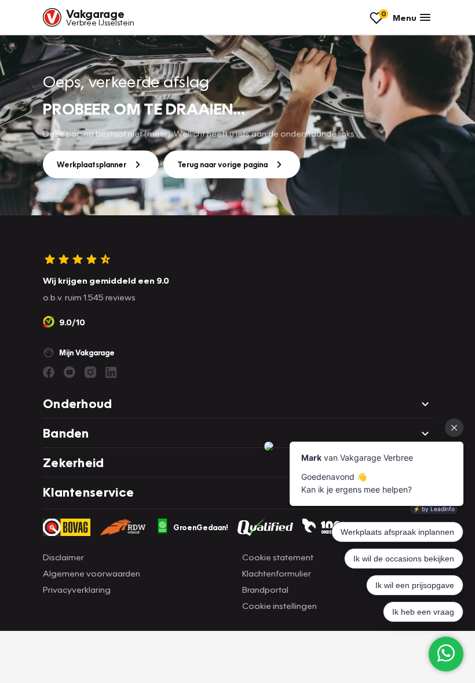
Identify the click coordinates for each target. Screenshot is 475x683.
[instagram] (90, 372)
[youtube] (69, 372)
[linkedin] (111, 372)
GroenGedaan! (200, 527)
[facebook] (48, 372)
